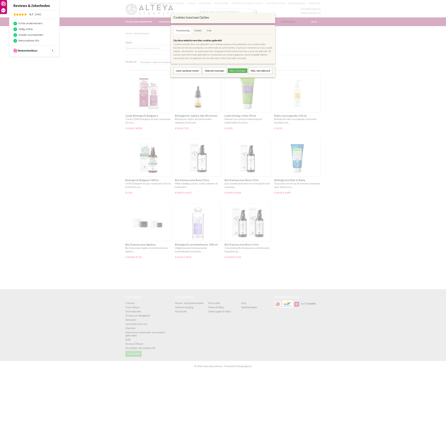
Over (209, 30)
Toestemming (183, 30)
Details (198, 30)
